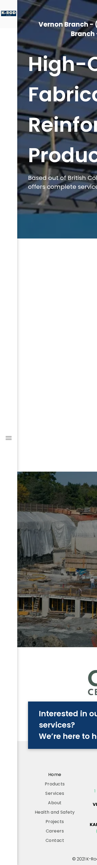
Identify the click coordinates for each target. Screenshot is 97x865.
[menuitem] (55, 774)
